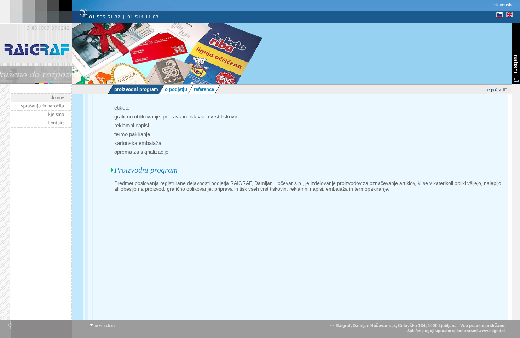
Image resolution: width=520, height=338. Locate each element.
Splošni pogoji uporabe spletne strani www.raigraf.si (456, 330)
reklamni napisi (131, 125)
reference (204, 89)
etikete (121, 108)
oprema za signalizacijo (141, 152)
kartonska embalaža (137, 143)
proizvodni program (136, 89)
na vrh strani (104, 325)
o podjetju (176, 89)
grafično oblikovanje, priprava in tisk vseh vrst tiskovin (176, 116)
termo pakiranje (132, 134)
